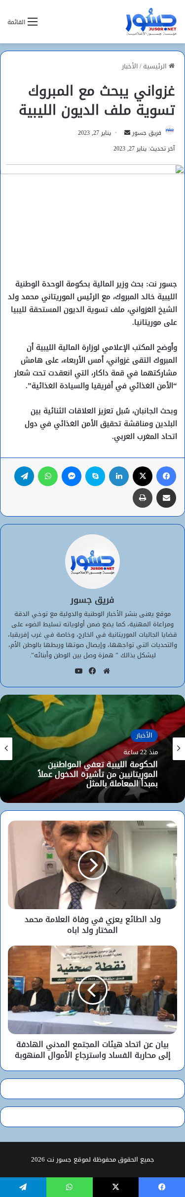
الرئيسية (156, 66)
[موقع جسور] (151, 21)
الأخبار (130, 66)
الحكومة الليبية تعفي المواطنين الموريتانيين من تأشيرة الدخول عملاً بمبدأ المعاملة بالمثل (98, 774)
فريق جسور (146, 132)
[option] (92, 749)
